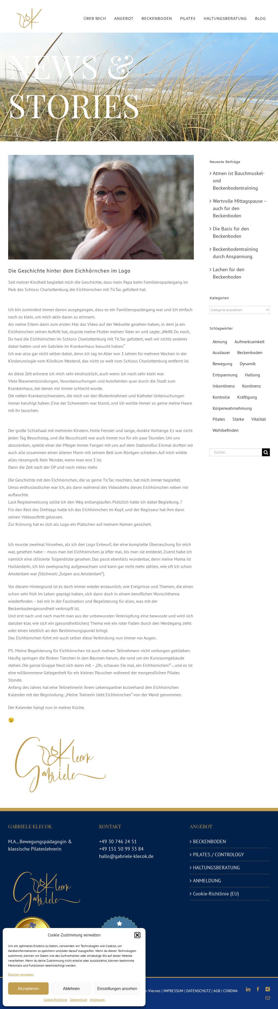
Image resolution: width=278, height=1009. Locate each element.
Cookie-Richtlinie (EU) (216, 894)
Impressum (97, 1000)
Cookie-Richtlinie (55, 1000)
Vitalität (258, 419)
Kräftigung (247, 397)
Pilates (219, 419)
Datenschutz (78, 1000)
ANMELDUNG (207, 880)
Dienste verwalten (21, 974)
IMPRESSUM (173, 990)
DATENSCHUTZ (198, 990)
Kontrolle (221, 397)
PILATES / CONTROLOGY (218, 854)
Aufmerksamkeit (249, 341)
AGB (216, 990)
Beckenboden (250, 352)
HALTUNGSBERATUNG (216, 867)
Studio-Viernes (148, 990)
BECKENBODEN (209, 841)
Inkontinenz (224, 386)
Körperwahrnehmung (232, 408)
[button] (137, 935)
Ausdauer (221, 352)
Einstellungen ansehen (117, 988)
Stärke (238, 419)
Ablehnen (71, 988)
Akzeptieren (28, 988)
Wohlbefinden (226, 430)
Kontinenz (251, 386)
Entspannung (225, 374)
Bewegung (222, 363)
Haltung (252, 374)
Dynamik (248, 363)
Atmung (220, 341)
